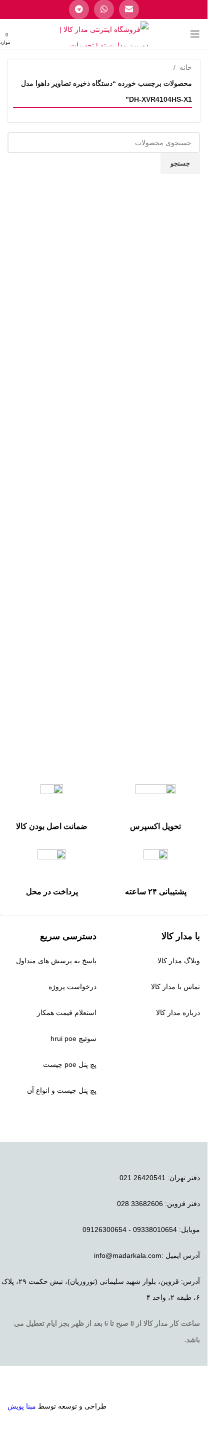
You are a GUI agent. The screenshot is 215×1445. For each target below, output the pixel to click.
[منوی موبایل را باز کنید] (195, 34)
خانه (186, 67)
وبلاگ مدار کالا (179, 961)
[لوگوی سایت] (103, 33)
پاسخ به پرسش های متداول (56, 961)
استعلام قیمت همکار (66, 1013)
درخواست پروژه (72, 987)
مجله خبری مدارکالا (171, 1038)
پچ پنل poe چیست (69, 1064)
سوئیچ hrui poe (73, 1038)
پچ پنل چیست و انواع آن (61, 1090)
